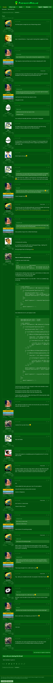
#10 (48, 167)
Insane (8, 245)
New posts (4, 9)
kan (8, 130)
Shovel (8, 42)
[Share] (47, 21)
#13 (48, 219)
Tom (8, 112)
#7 (48, 123)
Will (8, 594)
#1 (48, 21)
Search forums (11, 9)
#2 (48, 36)
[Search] (50, 7)
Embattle (5, 18)
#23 (48, 515)
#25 (48, 553)
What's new (12, 7)
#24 (48, 535)
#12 (48, 204)
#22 (48, 500)
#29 (48, 624)
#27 (48, 588)
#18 (48, 436)
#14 (48, 239)
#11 (48, 184)
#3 (48, 50)
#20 (48, 465)
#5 (48, 85)
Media (20, 7)
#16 (48, 401)
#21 (48, 480)
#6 (48, 105)
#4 (48, 70)
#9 (48, 152)
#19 (48, 451)
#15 (48, 254)
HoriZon (8, 159)
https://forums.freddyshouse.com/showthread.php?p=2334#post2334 (32, 210)
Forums (5, 7)
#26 (48, 573)
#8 (48, 138)
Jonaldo (8, 457)
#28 (48, 603)
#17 (48, 421)
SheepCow (8, 261)
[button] (17, 7)
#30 (48, 638)
